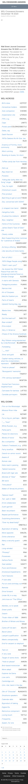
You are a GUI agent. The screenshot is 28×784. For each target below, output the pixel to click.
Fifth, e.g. (5, 119)
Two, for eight (7, 186)
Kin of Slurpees (8, 292)
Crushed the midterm (10, 216)
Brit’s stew (6, 103)
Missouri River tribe (9, 410)
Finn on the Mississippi (11, 406)
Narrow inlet (7, 288)
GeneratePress (15, 781)
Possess (5, 176)
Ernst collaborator (9, 503)
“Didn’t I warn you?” (9, 265)
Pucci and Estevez (9, 568)
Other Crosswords (18, 776)
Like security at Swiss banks (13, 251)
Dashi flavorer (7, 134)
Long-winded (7, 548)
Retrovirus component (11, 711)
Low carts (6, 677)
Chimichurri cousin (9, 190)
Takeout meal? (7, 495)
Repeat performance (10, 515)
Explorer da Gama (9, 673)
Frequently (6, 719)
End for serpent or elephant (13, 643)
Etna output (6, 326)
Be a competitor (8, 442)
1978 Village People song (12, 261)
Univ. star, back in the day (12, 685)
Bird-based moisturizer (11, 665)
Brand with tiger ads (10, 473)
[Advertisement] (14, 32)
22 (20, 758)
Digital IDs (6, 707)
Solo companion (8, 111)
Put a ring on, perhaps (10, 418)
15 (20, 755)
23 (24, 758)
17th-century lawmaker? (11, 378)
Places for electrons (10, 434)
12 (9, 755)
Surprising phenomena (11, 518)
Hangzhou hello (8, 212)
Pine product (7, 194)
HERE (22, 92)
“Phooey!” (6, 552)
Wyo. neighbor (7, 220)
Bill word (5, 481)
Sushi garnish (7, 507)
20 (13, 758)
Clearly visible (7, 234)
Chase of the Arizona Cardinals (14, 334)
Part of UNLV (7, 257)
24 (2, 760)
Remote (5, 588)
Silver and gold (8, 355)
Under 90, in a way (9, 595)
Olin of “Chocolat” (9, 692)
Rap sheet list (7, 172)
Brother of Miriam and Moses (13, 621)
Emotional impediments (11, 572)
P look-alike (6, 580)
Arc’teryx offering (9, 247)
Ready (4, 314)
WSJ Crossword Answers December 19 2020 (11, 730)
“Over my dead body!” (10, 522)
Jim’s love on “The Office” (12, 599)
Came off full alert (9, 628)
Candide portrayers (9, 394)
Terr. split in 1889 (8, 499)
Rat (3, 545)
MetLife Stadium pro (10, 296)
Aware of (5, 457)
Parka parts (6, 430)
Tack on (5, 650)
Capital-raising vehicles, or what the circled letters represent (12, 361)
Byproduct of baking (10, 529)
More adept (6, 669)
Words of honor (8, 438)
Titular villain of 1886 (10, 617)
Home (4, 773)
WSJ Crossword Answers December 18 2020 (11, 728)
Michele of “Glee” (9, 477)
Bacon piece (7, 632)
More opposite (7, 533)
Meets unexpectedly (10, 640)
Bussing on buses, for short (13, 155)
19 (9, 758)
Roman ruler (7, 461)
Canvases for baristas (10, 391)
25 (6, 760)
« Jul (2, 767)
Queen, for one (8, 723)
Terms (17, 773)
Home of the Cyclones (11, 224)
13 (13, 755)
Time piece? (7, 485)
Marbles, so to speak (10, 606)
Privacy (10, 773)
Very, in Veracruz (8, 330)
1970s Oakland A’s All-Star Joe (14, 138)
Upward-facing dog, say (11, 304)
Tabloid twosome (8, 469)
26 (9, 760)
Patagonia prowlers (9, 284)
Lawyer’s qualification (10, 636)
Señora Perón (7, 560)
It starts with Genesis (10, 281)
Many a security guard (10, 541)
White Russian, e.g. (9, 426)
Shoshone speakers (10, 695)
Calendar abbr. (8, 699)
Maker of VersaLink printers (13, 489)
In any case (6, 654)
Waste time (6, 310)
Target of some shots (10, 658)
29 (20, 760)
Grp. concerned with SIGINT (13, 202)
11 (5, 755)
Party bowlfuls (7, 449)
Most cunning (7, 151)
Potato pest (6, 127)
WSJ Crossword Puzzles (7, 727)
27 (13, 760)
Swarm (4, 614)
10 (2, 755)
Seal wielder (7, 564)
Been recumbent (8, 511)
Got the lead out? (9, 318)
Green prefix (7, 610)
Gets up (5, 168)
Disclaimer (7, 776)
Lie (3, 414)
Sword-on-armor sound (11, 453)
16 (24, 755)
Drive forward (7, 591)
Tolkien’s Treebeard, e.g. (11, 445)
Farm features (7, 576)
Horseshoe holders (9, 107)
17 (2, 758)
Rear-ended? (7, 322)
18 (5, 758)
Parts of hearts (8, 300)
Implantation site (8, 115)
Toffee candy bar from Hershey (14, 162)
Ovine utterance (8, 537)
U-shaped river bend (10, 208)
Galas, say (6, 131)
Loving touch (7, 715)
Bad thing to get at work (11, 198)
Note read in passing (10, 465)
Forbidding (6, 347)
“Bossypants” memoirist (11, 371)
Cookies (23, 773)
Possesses (6, 556)
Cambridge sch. (8, 681)
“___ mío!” (5, 351)
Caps (4, 123)
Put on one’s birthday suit (12, 584)
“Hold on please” (8, 367)
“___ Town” (6, 422)
